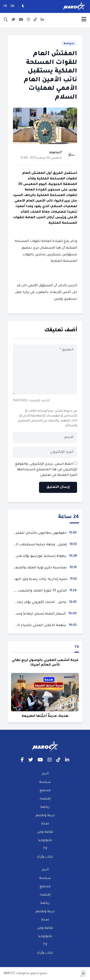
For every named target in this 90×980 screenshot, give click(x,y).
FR (5, 6)
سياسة (68, 43)
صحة (45, 824)
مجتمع (45, 791)
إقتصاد (45, 799)
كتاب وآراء (45, 857)
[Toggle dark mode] (23, 6)
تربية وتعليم (45, 815)
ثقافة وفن (45, 832)
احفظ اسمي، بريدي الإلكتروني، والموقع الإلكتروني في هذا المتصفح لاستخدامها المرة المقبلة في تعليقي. (46, 469)
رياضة (45, 807)
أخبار (45, 774)
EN (12, 6)
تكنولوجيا (45, 840)
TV (77, 647)
